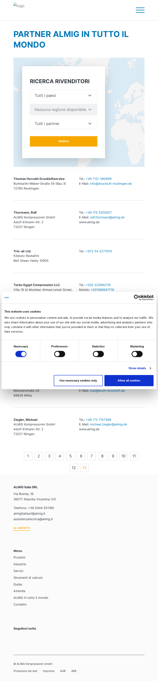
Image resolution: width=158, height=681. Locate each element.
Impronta (48, 671)
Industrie (19, 564)
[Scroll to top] (149, 657)
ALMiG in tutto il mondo (30, 598)
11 (134, 456)
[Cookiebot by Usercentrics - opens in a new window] (137, 297)
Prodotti (19, 557)
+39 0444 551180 (41, 508)
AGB (63, 671)
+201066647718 (102, 290)
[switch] (59, 354)
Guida (17, 584)
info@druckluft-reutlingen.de (111, 183)
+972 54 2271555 (99, 251)
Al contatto (21, 528)
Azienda (19, 591)
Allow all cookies (129, 380)
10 (123, 456)
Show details (137, 368)
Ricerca (64, 141)
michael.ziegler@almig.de (108, 424)
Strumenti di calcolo (28, 578)
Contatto (20, 604)
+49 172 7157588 (98, 420)
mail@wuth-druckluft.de (107, 390)
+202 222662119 (98, 285)
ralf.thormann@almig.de (107, 217)
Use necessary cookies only (78, 380)
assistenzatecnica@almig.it (33, 519)
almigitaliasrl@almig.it (29, 513)
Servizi (18, 571)
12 (74, 467)
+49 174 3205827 (99, 212)
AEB (73, 671)
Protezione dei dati (25, 671)
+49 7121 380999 (99, 179)
